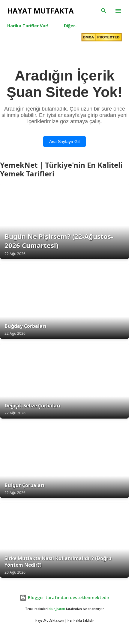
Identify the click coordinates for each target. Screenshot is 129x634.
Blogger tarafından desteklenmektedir (68, 597)
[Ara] (103, 10)
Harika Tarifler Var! (27, 26)
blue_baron (57, 609)
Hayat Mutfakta (40, 11)
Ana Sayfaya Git (64, 141)
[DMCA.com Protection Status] (101, 38)
